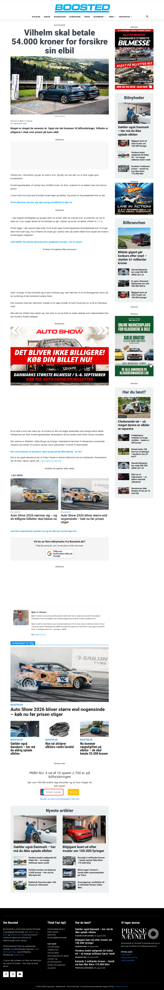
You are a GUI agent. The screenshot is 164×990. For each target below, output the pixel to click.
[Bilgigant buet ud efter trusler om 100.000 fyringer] (84, 829)
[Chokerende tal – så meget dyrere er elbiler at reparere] (134, 407)
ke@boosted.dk (121, 986)
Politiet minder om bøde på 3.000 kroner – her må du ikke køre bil (42, 872)
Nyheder (59, 25)
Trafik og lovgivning (84, 968)
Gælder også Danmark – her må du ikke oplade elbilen (35, 849)
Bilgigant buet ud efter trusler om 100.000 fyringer (83, 849)
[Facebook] (6, 974)
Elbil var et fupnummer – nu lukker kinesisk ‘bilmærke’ (139, 478)
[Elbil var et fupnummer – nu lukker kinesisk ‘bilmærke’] (123, 476)
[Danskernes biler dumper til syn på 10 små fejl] (123, 490)
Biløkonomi (122, 417)
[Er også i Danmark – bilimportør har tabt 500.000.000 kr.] (123, 283)
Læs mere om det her (50, 461)
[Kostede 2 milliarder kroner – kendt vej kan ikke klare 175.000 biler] (69, 860)
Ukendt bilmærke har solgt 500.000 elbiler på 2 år (139, 272)
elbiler (31, 932)
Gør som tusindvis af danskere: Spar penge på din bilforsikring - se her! (46, 451)
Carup (100, 221)
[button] (147, 17)
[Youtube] (20, 974)
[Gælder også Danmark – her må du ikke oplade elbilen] (35, 829)
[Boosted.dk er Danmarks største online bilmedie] (82, 8)
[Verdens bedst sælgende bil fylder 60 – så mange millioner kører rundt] (20, 860)
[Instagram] (13, 974)
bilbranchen (16, 935)
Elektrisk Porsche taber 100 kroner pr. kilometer (42, 883)
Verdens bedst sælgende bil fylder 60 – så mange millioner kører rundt (42, 860)
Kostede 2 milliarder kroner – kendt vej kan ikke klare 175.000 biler (91, 860)
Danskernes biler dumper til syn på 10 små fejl (140, 490)
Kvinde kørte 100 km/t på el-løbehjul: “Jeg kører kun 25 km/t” (140, 453)
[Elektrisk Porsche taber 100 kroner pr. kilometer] (20, 885)
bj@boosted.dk (40, 635)
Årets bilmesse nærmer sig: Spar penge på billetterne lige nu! (41, 202)
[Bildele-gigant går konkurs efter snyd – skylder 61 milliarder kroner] (134, 238)
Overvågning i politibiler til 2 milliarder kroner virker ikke (91, 885)
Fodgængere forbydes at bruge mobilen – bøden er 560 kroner (140, 439)
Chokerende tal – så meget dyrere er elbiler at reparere (134, 425)
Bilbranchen (67, 842)
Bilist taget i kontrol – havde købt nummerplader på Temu (91, 872)
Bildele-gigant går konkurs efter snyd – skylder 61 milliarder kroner (132, 257)
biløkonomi (19, 955)
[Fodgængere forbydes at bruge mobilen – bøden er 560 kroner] (123, 437)
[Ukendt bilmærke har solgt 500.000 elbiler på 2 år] (123, 271)
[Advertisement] (60, 269)
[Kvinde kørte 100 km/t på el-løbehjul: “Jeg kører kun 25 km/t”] (123, 451)
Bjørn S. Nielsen (26, 121)
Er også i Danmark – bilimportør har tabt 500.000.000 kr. (140, 283)
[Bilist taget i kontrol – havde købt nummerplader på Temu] (69, 873)
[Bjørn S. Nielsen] (21, 623)
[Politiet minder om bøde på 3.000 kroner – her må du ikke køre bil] (20, 873)
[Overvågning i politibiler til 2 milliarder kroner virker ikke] (69, 885)
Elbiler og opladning (20, 842)
